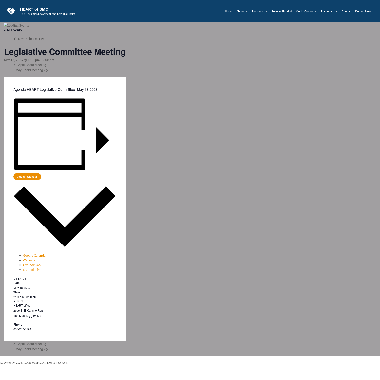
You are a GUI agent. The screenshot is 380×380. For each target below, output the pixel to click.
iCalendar (30, 260)
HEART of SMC (34, 9)
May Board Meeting (31, 70)
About (240, 11)
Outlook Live (32, 269)
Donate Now (363, 11)
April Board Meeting (31, 65)
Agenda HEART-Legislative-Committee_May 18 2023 (55, 89)
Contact (346, 11)
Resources (327, 11)
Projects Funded (281, 11)
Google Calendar (35, 255)
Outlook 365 (32, 265)
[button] (245, 11)
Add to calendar (27, 176)
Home (229, 11)
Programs (258, 11)
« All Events (13, 30)
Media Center (304, 11)
